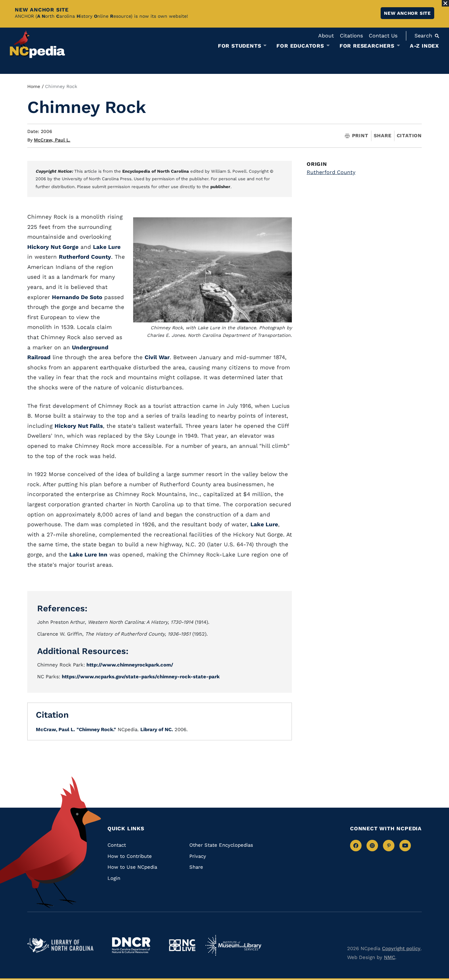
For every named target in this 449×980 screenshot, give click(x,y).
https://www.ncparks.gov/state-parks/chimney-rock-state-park (141, 677)
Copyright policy (401, 948)
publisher (220, 186)
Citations (351, 36)
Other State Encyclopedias (221, 845)
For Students (239, 46)
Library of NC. (156, 729)
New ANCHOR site (407, 13)
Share (382, 136)
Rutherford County (85, 256)
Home (33, 86)
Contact (116, 845)
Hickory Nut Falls (79, 426)
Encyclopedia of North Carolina (155, 171)
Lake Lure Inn (88, 554)
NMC (389, 957)
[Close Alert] (445, 3)
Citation (409, 136)
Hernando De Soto (77, 297)
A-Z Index (424, 46)
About (326, 36)
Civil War (157, 357)
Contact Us (383, 36)
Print (360, 136)
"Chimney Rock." (96, 729)
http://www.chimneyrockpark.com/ (129, 665)
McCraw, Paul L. (52, 139)
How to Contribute (129, 856)
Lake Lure (107, 247)
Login (113, 878)
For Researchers (367, 46)
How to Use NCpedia (132, 867)
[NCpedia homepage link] (37, 44)
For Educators (300, 46)
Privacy (197, 856)
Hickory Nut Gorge (53, 247)
